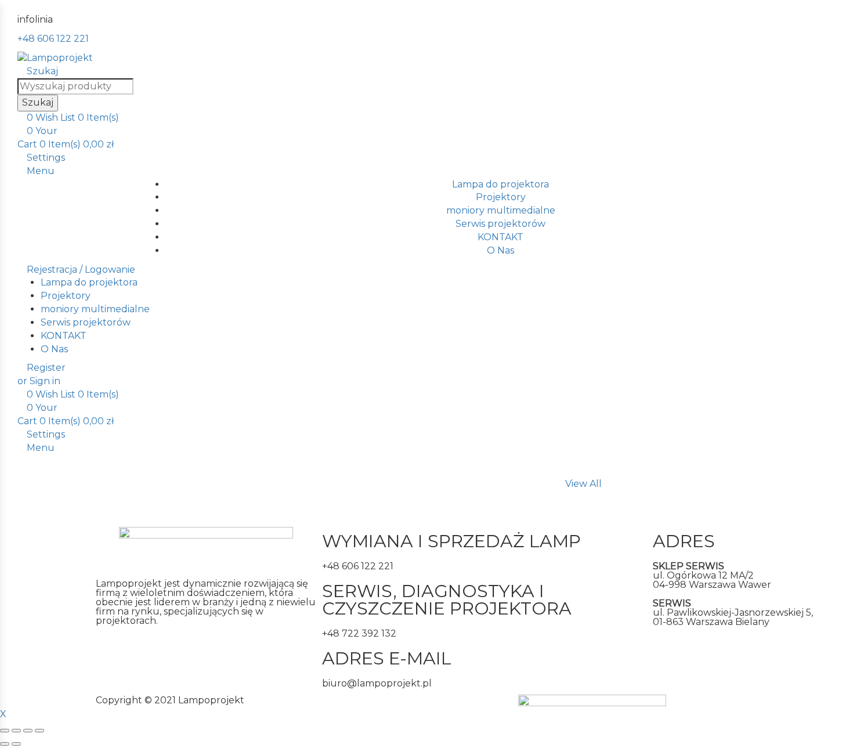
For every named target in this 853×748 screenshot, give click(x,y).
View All (583, 483)
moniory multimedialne (500, 210)
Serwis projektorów (500, 223)
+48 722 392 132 (359, 633)
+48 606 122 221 (53, 38)
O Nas (500, 250)
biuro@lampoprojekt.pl (377, 683)
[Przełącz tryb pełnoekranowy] (27, 730)
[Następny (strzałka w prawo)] (16, 744)
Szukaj (37, 102)
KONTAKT (500, 237)
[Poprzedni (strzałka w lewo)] (4, 744)
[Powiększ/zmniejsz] (39, 730)
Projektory (501, 197)
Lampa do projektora (500, 184)
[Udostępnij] (16, 730)
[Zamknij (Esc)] (4, 730)
